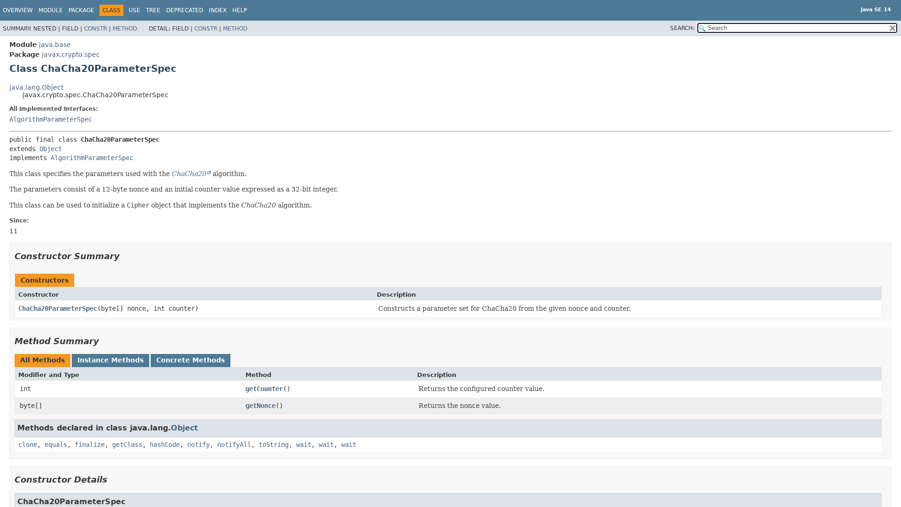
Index (218, 10)
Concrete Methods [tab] (190, 360)
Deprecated (184, 10)
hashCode (165, 444)
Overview (18, 10)
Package (81, 10)
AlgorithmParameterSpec (50, 119)
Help (239, 10)
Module (50, 10)
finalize (90, 444)
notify (198, 444)
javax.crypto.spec (71, 54)
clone (27, 444)
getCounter (264, 388)
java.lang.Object (36, 87)
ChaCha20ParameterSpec (57, 308)
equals (56, 444)
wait (303, 444)
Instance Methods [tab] (110, 360)
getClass (127, 444)
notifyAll (234, 444)
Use (134, 10)
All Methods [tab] (42, 360)
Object (50, 149)
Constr (95, 28)
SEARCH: (682, 28)
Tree (153, 10)
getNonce (260, 405)
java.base (55, 44)
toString (274, 444)
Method (125, 28)
